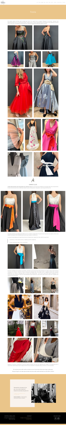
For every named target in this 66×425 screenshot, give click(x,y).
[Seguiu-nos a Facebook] (55, 418)
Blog (49, 2)
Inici (37, 2)
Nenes (44, 2)
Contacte (63, 2)
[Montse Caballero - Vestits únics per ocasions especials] (5, 2)
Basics (47, 2)
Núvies (40, 2)
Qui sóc (52, 2)
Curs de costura (59, 2)
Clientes (55, 2)
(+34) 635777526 (16, 394)
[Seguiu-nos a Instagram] (58, 418)
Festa (42, 2)
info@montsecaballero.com (19, 393)
